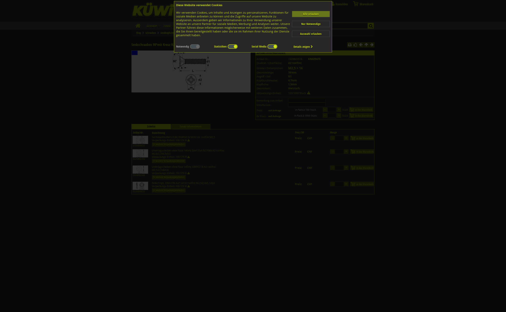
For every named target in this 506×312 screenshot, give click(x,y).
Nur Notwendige (311, 24)
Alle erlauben (311, 14)
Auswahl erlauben (311, 34)
